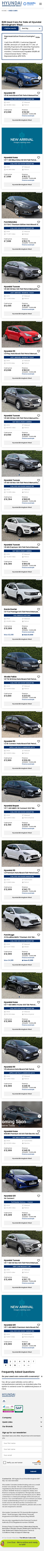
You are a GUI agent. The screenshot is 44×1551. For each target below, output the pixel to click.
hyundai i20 (10, 1195)
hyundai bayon (11, 805)
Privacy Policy (7, 1527)
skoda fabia (10, 676)
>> (28, 1365)
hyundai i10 (9, 93)
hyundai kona (11, 157)
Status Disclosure (20, 1530)
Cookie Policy (18, 1527)
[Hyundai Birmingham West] (11, 3)
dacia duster (10, 609)
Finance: (25, 110)
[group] (22, 76)
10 (15, 1365)
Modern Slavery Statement (21, 1528)
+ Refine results (10, 28)
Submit (33, 1471)
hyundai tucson (12, 286)
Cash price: (8, 110)
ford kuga (9, 934)
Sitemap (26, 1532)
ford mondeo (10, 222)
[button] (39, 78)
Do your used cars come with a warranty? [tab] (20, 1376)
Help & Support (17, 1532)
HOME (4, 11)
